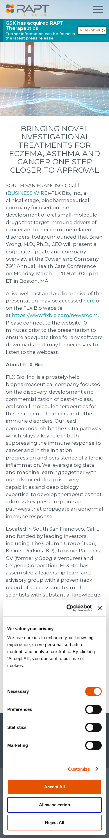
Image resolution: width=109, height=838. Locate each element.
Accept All (54, 786)
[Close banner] (100, 608)
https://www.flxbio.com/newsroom (55, 315)
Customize (79, 769)
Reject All (54, 822)
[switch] (93, 709)
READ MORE (90, 30)
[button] (98, 9)
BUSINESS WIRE (27, 193)
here (89, 301)
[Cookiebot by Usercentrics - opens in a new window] (69, 608)
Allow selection (54, 804)
